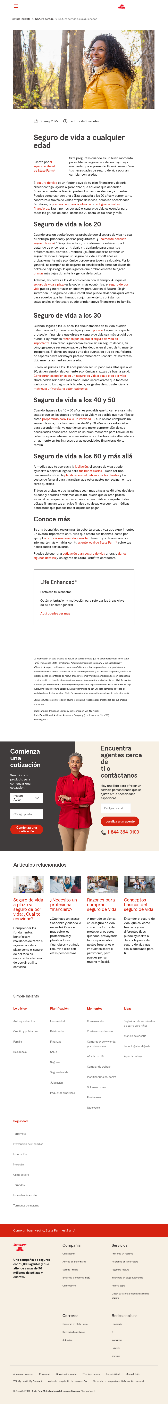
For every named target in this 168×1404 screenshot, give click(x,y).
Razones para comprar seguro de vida (102, 905)
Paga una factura (120, 1269)
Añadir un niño (96, 1056)
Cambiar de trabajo (98, 1066)
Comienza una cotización (26, 829)
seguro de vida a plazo (49, 284)
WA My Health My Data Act (27, 1381)
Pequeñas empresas (62, 1093)
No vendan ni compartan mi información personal (118, 1381)
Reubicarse (94, 1097)
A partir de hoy (133, 1056)
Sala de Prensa (70, 1269)
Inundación (20, 1154)
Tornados (19, 1185)
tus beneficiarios (90, 471)
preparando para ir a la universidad (66, 419)
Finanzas (55, 1041)
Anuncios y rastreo (23, 1374)
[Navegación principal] (15, 6)
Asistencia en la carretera (125, 1261)
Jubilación (56, 1082)
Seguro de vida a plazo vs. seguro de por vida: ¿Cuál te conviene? (28, 909)
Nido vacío (93, 1107)
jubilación (81, 466)
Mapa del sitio (133, 1374)
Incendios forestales (25, 1195)
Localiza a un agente (120, 821)
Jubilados (67, 1340)
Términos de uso (91, 1374)
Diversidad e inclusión (73, 1332)
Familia (17, 1041)
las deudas (111, 475)
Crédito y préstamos (25, 1031)
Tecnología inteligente (137, 1046)
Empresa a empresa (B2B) (76, 1277)
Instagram (117, 1340)
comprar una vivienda (60, 538)
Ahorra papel (118, 1285)
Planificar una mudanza (101, 1077)
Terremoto (19, 1133)
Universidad (57, 1021)
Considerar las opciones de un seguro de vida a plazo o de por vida (80, 375)
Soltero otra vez (96, 1087)
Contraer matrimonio (100, 1031)
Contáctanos (69, 1253)
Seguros (55, 1062)
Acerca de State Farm (74, 1261)
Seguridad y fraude (66, 1374)
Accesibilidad (113, 1374)
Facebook (117, 1324)
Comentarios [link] (69, 1285)
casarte (82, 538)
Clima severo (21, 1174)
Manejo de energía (135, 1036)
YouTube (116, 1356)
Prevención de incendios (28, 1144)
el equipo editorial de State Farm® (44, 166)
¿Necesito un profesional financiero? (63, 905)
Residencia (20, 1052)
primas (38, 273)
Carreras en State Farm (74, 1324)
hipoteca (97, 330)
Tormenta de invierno (26, 1205)
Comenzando (95, 1021)
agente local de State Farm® (97, 542)
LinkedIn (116, 1348)
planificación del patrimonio (83, 475)
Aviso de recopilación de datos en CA (67, 1381)
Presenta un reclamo (122, 1253)
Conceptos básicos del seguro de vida (138, 905)
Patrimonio (57, 1031)
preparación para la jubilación (72, 204)
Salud (53, 1052)
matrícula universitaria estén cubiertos (60, 388)
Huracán (18, 1164)
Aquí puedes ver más (55, 613)
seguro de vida (47, 182)
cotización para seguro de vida (84, 553)
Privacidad (44, 1374)
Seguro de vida (59, 1072)
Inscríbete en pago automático (127, 1277)
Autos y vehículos (24, 1021)
